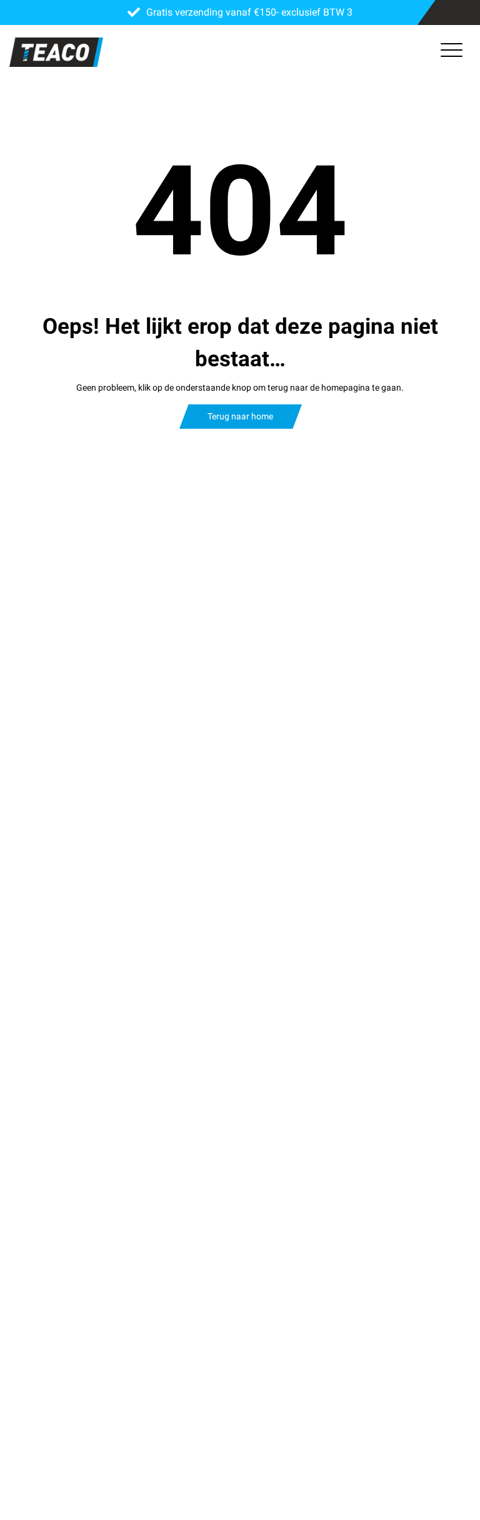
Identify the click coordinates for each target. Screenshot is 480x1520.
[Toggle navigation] (451, 52)
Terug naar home (240, 416)
